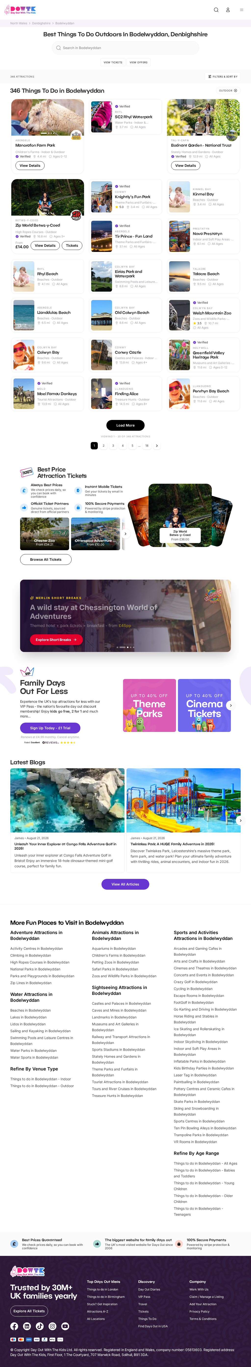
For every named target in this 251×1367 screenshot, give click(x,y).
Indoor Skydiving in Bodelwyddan (201, 1042)
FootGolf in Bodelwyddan (194, 1002)
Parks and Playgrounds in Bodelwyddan (42, 976)
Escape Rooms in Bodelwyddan (199, 995)
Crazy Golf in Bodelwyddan (195, 982)
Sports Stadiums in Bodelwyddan (118, 1049)
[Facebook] (14, 1327)
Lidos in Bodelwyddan (28, 1024)
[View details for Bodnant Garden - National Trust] (203, 136)
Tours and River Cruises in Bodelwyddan (124, 1089)
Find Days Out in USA (153, 1326)
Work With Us (198, 1289)
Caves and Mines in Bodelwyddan (119, 1010)
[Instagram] (52, 1327)
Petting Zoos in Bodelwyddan (115, 962)
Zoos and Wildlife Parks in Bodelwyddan (124, 976)
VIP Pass (144, 1297)
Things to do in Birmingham (106, 1297)
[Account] (228, 9)
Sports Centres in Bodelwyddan (199, 1121)
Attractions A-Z (97, 1311)
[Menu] (241, 9)
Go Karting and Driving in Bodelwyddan (205, 1009)
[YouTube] (65, 1327)
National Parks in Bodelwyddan (35, 969)
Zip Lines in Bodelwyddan (30, 983)
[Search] (216, 9)
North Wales (18, 23)
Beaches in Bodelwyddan (30, 1010)
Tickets (143, 1311)
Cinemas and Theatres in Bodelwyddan (205, 968)
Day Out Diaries (149, 1289)
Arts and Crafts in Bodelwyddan (199, 961)
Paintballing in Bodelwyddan (196, 1082)
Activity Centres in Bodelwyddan (36, 948)
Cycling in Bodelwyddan (193, 989)
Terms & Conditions (202, 1319)
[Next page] (157, 445)
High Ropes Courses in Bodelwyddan (39, 962)
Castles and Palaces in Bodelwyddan (121, 1003)
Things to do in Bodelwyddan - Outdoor (42, 1086)
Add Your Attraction (202, 1304)
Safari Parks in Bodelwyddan (115, 969)
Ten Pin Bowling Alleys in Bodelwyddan (205, 1128)
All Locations (96, 1319)
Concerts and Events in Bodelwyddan (204, 975)
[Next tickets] (125, 534)
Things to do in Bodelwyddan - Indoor (40, 1079)
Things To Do (147, 1319)
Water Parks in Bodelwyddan (33, 1050)
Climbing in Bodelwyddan (30, 955)
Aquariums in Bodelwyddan (114, 948)
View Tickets (113, 62)
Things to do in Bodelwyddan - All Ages (205, 1163)
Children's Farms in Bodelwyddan (118, 955)
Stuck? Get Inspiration (102, 1304)
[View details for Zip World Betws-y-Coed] (47, 216)
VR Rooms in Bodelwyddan (195, 1142)
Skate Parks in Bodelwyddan (197, 1101)
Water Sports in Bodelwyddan (34, 1057)
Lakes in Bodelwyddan (28, 1017)
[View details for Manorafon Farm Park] (47, 136)
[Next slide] (231, 705)
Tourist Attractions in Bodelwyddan (120, 1082)
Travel (142, 1304)
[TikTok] (40, 1327)
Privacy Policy (199, 1311)
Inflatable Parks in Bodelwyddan (200, 1061)
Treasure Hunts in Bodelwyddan (117, 1096)
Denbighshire (41, 23)
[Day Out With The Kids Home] (20, 9)
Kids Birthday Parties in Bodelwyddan (204, 1068)
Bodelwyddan (64, 23)
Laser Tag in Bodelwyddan (195, 1075)
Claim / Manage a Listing (206, 1297)
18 (146, 445)
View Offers (139, 62)
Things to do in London (102, 1289)
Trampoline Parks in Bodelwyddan (201, 1135)
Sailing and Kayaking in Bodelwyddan (40, 1031)
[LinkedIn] (27, 1327)
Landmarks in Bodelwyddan (114, 1017)
